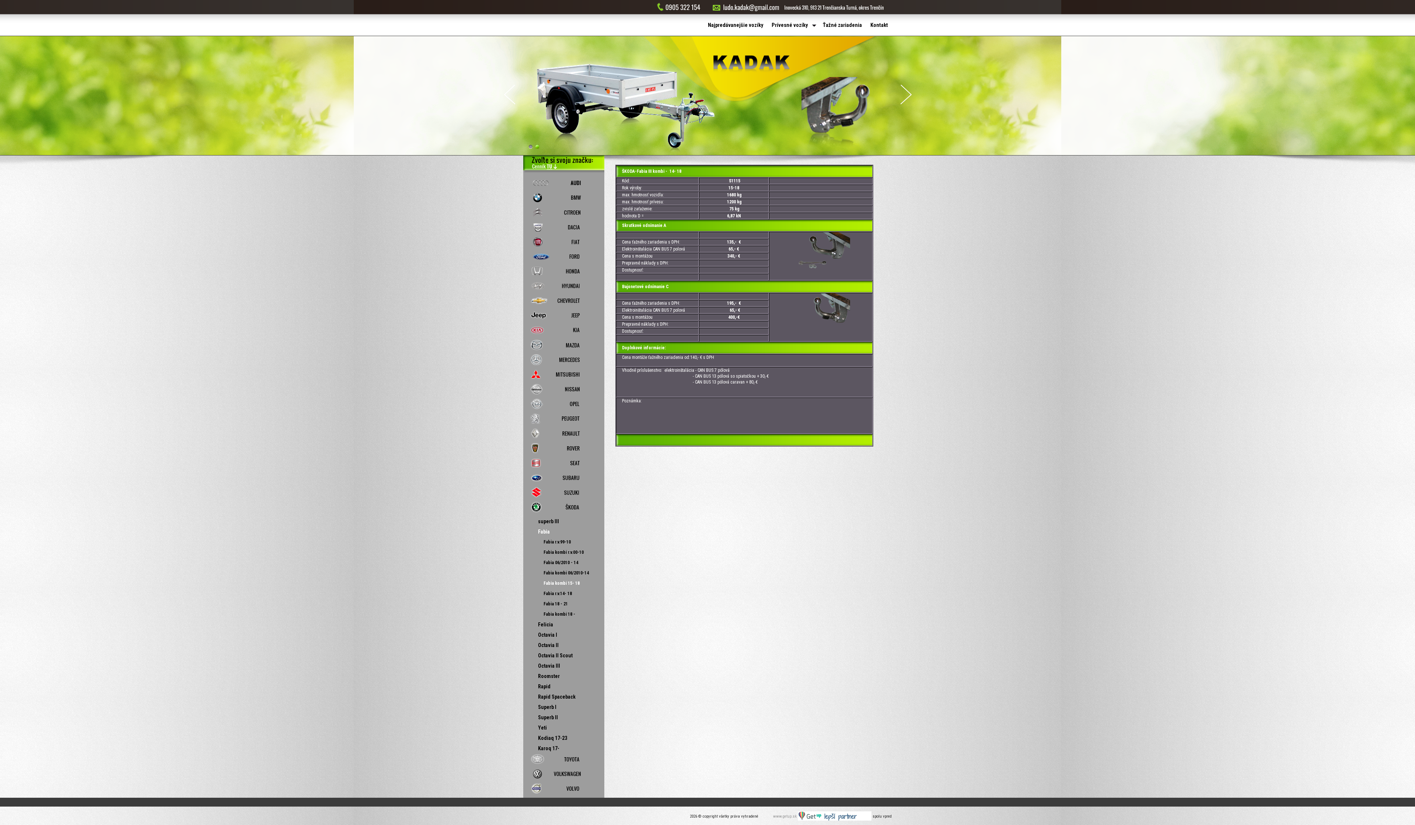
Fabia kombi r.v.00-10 (564, 552)
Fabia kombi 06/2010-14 (566, 573)
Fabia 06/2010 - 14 (561, 562)
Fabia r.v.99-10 (557, 542)
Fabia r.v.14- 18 (558, 593)
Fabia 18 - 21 (556, 603)
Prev (510, 94)
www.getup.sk (785, 816)
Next (906, 94)
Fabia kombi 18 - (559, 614)
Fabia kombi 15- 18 (562, 583)
